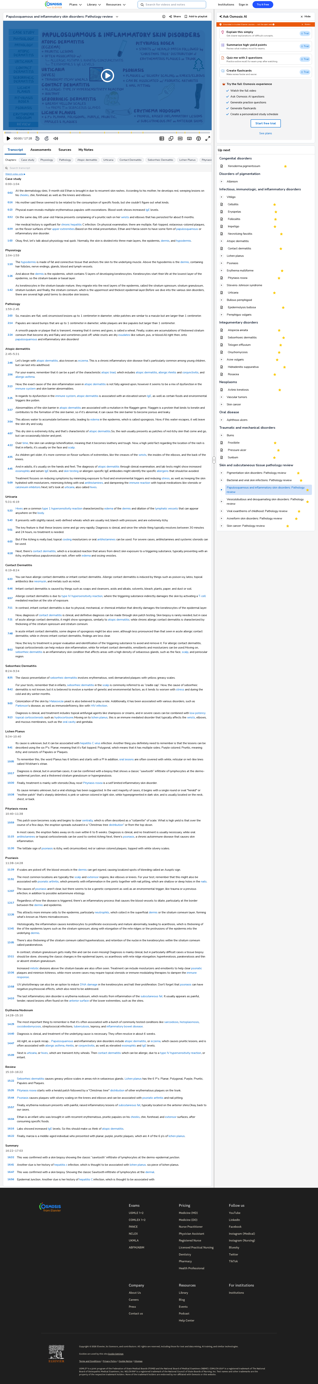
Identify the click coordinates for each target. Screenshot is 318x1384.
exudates (124, 335)
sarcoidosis (171, 1022)
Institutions (226, 5)
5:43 (10, 520)
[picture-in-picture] (171, 138)
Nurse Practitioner (191, 1226)
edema (94, 419)
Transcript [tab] (15, 150)
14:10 (11, 998)
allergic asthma (25, 377)
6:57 (10, 598)
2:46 (10, 363)
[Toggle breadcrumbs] (117, 16)
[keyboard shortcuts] (189, 138)
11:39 (11, 869)
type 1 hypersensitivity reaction (62, 509)
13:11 (11, 956)
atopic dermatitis (47, 361)
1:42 (10, 290)
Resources (113, 5)
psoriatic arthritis (48, 882)
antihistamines (94, 483)
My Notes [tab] (86, 150)
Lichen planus (133, 1079)
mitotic (34, 968)
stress (166, 478)
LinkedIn (234, 1220)
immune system (25, 389)
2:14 (10, 323)
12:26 (11, 914)
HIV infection (99, 706)
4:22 (10, 445)
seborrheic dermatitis (28, 652)
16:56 (11, 1179)
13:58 (11, 986)
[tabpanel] (107, 670)
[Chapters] (162, 138)
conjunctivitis (190, 372)
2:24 (10, 335)
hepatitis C (86, 1179)
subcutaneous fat (151, 996)
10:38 (11, 794)
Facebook (235, 1226)
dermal (149, 1172)
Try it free (263, 4)
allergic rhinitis (167, 372)
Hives (19, 509)
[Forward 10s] (46, 138)
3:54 (10, 421)
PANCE (133, 1226)
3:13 (10, 386)
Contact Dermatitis (131, 160)
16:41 (11, 1164)
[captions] (180, 138)
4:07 (10, 433)
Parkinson (21, 706)
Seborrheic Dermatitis (160, 160)
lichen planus (99, 717)
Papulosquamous (62, 1041)
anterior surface (79, 1001)
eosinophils (22, 471)
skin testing (71, 471)
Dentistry (185, 1254)
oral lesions (126, 759)
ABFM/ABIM (136, 1247)
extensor (93, 877)
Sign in (243, 5)
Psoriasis (23, 1098)
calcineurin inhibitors (27, 487)
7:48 (10, 633)
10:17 (11, 773)
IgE (148, 210)
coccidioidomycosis (29, 1026)
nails (204, 882)
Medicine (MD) (188, 1213)
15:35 (11, 1090)
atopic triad (108, 372)
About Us (135, 1292)
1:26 (10, 276)
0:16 (10, 202)
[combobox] (172, 4)
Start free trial (265, 123)
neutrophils (102, 912)
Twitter (233, 1254)
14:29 (11, 1024)
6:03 (10, 541)
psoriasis (128, 837)
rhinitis (70, 1046)
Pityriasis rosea (211, 160)
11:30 (11, 848)
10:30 (11, 783)
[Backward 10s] (37, 138)
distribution (116, 825)
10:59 (11, 822)
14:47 (11, 1043)
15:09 (11, 1055)
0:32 (10, 217)
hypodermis (183, 241)
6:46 (10, 588)
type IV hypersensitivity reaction (82, 596)
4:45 (10, 468)
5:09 (10, 482)
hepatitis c (60, 1165)
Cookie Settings (115, 1353)
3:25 (10, 398)
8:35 (10, 677)
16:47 (11, 1172)
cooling (67, 539)
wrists (125, 217)
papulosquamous (187, 229)
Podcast (184, 1313)
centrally (87, 820)
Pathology (65, 160)
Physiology (46, 160)
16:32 (11, 1157)
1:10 (10, 264)
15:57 (11, 1107)
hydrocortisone (63, 717)
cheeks (24, 195)
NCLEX (133, 1233)
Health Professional (191, 1268)
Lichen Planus (187, 160)
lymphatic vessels (166, 509)
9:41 (10, 747)
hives (93, 487)
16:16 (11, 1128)
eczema (83, 361)
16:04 (11, 1119)
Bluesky (234, 1247)
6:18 (10, 553)
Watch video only (14, 174)
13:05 (11, 942)
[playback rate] (198, 138)
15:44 (11, 1097)
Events (183, 1306)
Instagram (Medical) (242, 1233)
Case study (27, 160)
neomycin (40, 581)
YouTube (234, 1213)
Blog (182, 1299)
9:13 (10, 717)
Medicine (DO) (188, 1220)
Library (92, 5)
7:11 (10, 608)
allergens (163, 471)
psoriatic (196, 968)
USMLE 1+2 (136, 1213)
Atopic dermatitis (87, 160)
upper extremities (63, 229)
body (41, 513)
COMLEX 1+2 (137, 1220)
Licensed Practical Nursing (196, 1247)
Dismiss (307, 24)
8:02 (10, 649)
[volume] (56, 138)
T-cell (202, 596)
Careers (134, 1299)
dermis (165, 241)
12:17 (11, 903)
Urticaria (108, 160)
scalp (71, 447)
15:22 (11, 1081)
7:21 (10, 619)
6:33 (10, 579)
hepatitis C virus (90, 743)
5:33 (10, 510)
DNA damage (89, 985)
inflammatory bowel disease (125, 1026)
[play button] (8, 138)
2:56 (10, 374)
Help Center (186, 1320)
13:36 (11, 972)
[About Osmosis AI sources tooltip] (273, 24)
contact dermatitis (44, 551)
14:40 (11, 1033)
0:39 (10, 229)
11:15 (11, 836)
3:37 (10, 410)
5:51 (10, 530)
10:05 (11, 761)
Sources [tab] (65, 150)
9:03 (10, 703)
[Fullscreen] (208, 138)
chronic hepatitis (71, 225)
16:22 (11, 1136)
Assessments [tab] (40, 150)
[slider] (71, 138)
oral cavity (69, 722)
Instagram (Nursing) (242, 1240)
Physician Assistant (191, 1233)
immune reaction (139, 483)
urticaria (69, 487)
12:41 (11, 928)
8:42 (10, 689)
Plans (73, 5)
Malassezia (56, 701)
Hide (307, 16)
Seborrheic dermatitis (30, 1079)
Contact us (136, 1313)
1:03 (10, 240)
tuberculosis (81, 1026)
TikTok (233, 1261)
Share (177, 16)
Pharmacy (185, 1261)
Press (132, 1306)
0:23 (10, 210)
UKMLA (134, 1240)
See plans (265, 133)
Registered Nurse (190, 1240)
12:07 (11, 891)
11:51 (11, 879)
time (25, 443)
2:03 (10, 315)
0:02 (10, 193)
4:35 (10, 457)
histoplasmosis (189, 1022)
